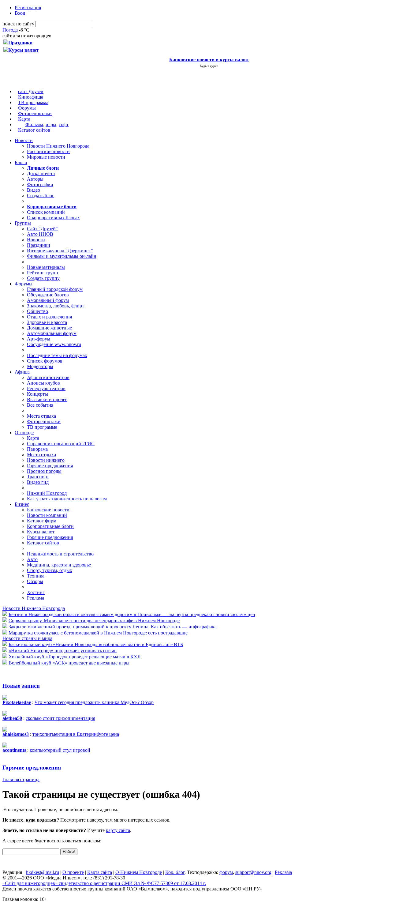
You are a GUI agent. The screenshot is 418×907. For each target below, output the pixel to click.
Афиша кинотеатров (48, 377)
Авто (32, 559)
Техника (35, 575)
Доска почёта (41, 173)
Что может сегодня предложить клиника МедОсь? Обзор (94, 702)
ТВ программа (33, 102)
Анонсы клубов (43, 383)
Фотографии (40, 184)
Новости (24, 140)
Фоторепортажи (35, 113)
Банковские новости (48, 509)
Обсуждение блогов (48, 294)
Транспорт (38, 476)
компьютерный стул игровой (60, 750)
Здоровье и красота (47, 322)
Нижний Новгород (47, 493)
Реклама (35, 597)
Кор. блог (175, 872)
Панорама (37, 449)
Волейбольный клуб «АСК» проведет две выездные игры (69, 662)
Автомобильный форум (52, 333)
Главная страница (20, 779)
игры (51, 124)
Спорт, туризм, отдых (49, 570)
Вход (20, 13)
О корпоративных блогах (53, 217)
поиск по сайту (18, 23)
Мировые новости (46, 157)
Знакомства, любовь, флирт (55, 305)
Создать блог (40, 195)
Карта (24, 119)
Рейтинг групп (42, 272)
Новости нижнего (46, 460)
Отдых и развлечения (49, 316)
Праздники (38, 245)
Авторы (35, 179)
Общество (37, 311)
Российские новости (48, 151)
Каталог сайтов (34, 130)
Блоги (21, 162)
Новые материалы (46, 267)
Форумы (27, 108)
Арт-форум (38, 338)
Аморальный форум (48, 300)
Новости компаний (47, 515)
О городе (24, 432)
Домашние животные (49, 327)
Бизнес (22, 504)
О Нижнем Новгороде (138, 872)
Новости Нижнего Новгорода (58, 146)
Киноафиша (30, 97)
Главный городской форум (55, 289)
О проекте (73, 872)
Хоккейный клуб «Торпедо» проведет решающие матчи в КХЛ (75, 656)
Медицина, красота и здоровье (59, 564)
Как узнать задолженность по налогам (67, 498)
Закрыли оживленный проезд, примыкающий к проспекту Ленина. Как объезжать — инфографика (113, 626)
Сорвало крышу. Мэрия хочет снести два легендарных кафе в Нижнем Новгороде (94, 620)
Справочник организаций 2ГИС (61, 443)
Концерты (37, 394)
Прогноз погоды (44, 471)
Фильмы (34, 124)
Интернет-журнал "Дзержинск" (60, 250)
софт (64, 124)
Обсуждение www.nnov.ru (54, 344)
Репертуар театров (46, 388)
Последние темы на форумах (57, 355)
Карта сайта (99, 872)
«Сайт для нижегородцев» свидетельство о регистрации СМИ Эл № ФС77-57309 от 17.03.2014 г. (104, 883)
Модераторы (40, 366)
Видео (33, 190)
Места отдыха (41, 416)
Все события (40, 405)
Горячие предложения (50, 465)
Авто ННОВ (40, 234)
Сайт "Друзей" (42, 228)
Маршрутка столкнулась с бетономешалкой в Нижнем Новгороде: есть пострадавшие (98, 632)
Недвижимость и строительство (60, 553)
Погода (10, 29)
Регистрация (28, 7)
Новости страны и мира (27, 638)
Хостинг (36, 592)
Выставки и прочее (47, 399)
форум (226, 872)
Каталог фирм (41, 520)
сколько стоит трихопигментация (60, 718)
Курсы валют (40, 531)
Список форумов (44, 360)
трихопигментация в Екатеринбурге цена (75, 734)
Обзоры (35, 581)
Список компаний (46, 212)
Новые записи (21, 686)
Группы (23, 223)
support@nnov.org (253, 872)
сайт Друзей (30, 91)
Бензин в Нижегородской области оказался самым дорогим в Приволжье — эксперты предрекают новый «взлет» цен (132, 614)
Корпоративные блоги (50, 526)
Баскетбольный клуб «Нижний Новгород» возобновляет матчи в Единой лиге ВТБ (96, 644)
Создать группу (43, 278)
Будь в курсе (209, 66)
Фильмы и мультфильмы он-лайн (61, 256)
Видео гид (38, 482)
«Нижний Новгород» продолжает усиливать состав (63, 650)
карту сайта (118, 830)
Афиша (22, 371)
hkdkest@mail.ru (42, 872)
